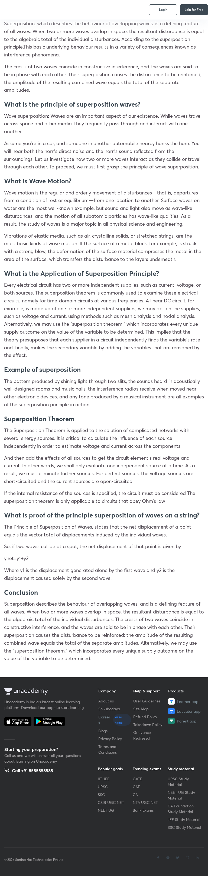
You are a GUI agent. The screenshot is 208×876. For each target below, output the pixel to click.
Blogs (103, 730)
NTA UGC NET (145, 802)
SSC (101, 794)
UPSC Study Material (178, 781)
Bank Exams (143, 810)
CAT (136, 786)
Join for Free (194, 9)
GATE (137, 778)
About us (106, 701)
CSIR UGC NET (111, 802)
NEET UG (106, 810)
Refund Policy (145, 716)
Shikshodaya (109, 708)
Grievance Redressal (142, 735)
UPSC (103, 786)
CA (135, 794)
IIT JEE (103, 778)
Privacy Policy (110, 738)
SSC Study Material (184, 827)
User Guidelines (146, 701)
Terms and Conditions (107, 749)
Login (163, 9)
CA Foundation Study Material (181, 808)
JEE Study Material (184, 819)
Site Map (141, 708)
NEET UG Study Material (181, 795)
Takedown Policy (147, 724)
